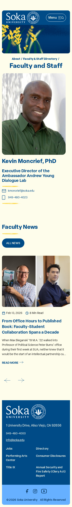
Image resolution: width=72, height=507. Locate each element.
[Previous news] (7, 380)
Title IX (10, 467)
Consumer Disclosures (51, 456)
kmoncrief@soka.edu (21, 190)
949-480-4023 (18, 197)
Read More (10, 362)
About (16, 59)
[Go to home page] (23, 17)
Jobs (9, 448)
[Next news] (21, 380)
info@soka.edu (15, 440)
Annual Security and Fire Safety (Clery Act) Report (51, 471)
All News (13, 243)
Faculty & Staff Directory (40, 59)
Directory (42, 448)
